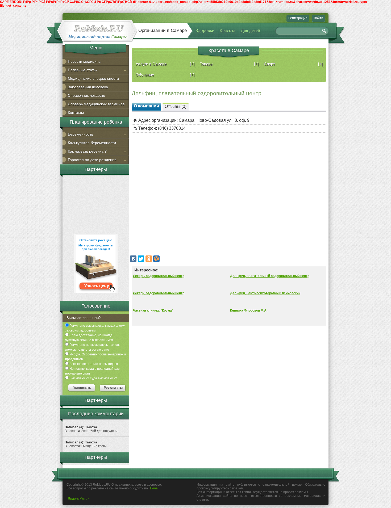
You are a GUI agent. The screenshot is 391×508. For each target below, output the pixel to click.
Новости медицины (84, 61)
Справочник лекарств (86, 95)
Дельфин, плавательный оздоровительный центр (269, 276)
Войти (318, 18)
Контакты (76, 112)
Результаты (113, 387)
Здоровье (205, 30)
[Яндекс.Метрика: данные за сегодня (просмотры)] (78, 499)
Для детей (250, 30)
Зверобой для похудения (100, 431)
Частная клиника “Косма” (153, 310)
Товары (229, 64)
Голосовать (82, 388)
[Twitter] (141, 258)
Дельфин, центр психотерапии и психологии (265, 293)
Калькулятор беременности (92, 143)
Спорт (293, 64)
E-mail (154, 488)
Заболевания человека (88, 87)
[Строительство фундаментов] (96, 292)
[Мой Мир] (156, 258)
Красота (227, 30)
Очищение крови (94, 446)
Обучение (165, 75)
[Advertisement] (95, 203)
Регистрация (297, 18)
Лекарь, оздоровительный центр (158, 276)
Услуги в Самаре (165, 64)
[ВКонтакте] (133, 258)
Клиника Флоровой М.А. (248, 310)
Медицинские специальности (93, 78)
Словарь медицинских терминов (96, 104)
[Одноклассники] (148, 258)
